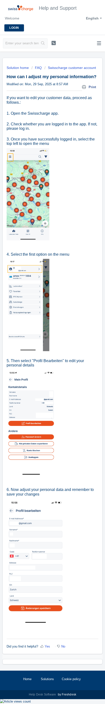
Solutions (47, 679)
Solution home (18, 68)
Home (27, 679)
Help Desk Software (43, 694)
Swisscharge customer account (72, 68)
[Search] (43, 43)
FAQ (38, 68)
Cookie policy (71, 679)
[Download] (43, 357)
